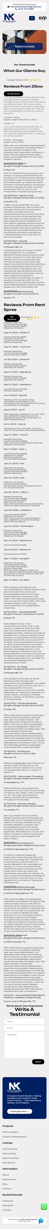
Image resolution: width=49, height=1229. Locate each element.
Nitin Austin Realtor (29, 1219)
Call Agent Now (18, 1111)
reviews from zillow (23, 86)
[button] (12, 318)
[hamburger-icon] (32, 18)
